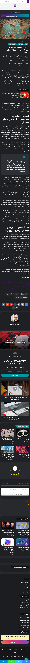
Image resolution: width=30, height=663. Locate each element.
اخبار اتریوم (26, 585)
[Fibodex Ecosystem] (15, 15)
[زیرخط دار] (7, 494)
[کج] (5, 494)
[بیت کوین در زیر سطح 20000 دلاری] (22, 449)
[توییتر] (22, 304)
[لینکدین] (18, 304)
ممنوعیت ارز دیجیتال (21, 297)
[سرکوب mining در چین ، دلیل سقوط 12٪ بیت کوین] (24, 95)
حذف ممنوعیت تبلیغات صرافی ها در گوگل (18, 289)
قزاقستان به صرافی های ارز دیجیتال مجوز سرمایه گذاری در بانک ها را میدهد (8, 456)
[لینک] (18, 494)
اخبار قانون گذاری (12, 44)
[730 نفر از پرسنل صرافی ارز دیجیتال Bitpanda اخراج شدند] (7, 433)
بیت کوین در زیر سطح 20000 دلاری (24, 455)
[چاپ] (13, 308)
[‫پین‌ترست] (11, 304)
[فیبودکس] (15, 6)
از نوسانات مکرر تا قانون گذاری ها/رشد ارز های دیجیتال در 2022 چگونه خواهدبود (8, 549)
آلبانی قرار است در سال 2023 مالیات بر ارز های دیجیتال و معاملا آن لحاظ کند (15, 341)
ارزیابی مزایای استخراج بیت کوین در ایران (18, 287)
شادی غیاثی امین (22, 60)
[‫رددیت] (7, 304)
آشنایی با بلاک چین (24, 602)
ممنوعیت (8, 294)
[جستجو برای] (2, 7)
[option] (15, 340)
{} (20, 494)
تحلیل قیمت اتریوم (24, 620)
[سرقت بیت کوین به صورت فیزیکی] (22, 433)
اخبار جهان (20, 44)
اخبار (23, 41)
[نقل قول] (15, 494)
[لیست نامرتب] (13, 494)
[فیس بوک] (26, 304)
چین (16, 294)
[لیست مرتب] (11, 494)
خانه (26, 41)
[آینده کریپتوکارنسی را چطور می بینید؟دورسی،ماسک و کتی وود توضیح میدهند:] (7, 525)
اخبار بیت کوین (25, 592)
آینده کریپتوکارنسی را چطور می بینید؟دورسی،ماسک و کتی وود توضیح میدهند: (8, 532)
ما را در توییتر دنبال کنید (20, 567)
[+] (22, 494)
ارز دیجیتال (24, 294)
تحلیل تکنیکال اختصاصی (23, 628)
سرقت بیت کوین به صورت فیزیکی (18, 1)
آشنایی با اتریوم (25, 600)
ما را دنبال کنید (14, 642)
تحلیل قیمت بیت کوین (24, 618)
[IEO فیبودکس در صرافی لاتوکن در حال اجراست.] (22, 542)
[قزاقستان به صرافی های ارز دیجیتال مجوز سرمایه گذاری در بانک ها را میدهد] (7, 449)
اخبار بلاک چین (25, 590)
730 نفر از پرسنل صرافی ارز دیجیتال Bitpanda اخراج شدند (8, 439)
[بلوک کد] (16, 494)
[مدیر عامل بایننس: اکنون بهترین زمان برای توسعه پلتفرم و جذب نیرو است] (22, 525)
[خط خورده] (9, 494)
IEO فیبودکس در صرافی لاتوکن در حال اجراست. (23, 548)
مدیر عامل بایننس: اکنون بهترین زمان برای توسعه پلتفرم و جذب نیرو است (23, 532)
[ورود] (5, 7)
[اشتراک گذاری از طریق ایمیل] (17, 308)
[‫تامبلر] (15, 304)
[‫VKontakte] (3, 304)
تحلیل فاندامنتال (25, 623)
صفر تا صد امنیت (25, 610)
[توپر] (3, 494)
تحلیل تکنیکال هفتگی (24, 625)
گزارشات (22, 71)
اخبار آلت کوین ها (25, 582)
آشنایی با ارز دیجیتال (24, 607)
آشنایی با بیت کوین (24, 605)
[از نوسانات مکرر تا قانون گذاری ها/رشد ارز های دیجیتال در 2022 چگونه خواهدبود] (7, 542)
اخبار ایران (26, 587)
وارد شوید (4, 484)
